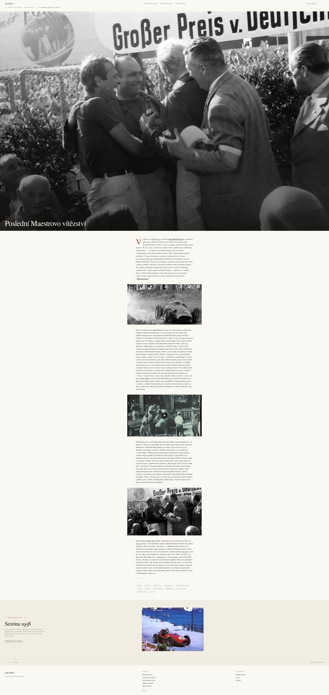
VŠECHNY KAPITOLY (317, 662)
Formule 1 (175, 557)
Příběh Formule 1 (147, 675)
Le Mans (139, 588)
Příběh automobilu (148, 683)
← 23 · (11, 662)
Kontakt (238, 680)
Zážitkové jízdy (180, 3)
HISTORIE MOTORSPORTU (15, 7)
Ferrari (168, 333)
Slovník (144, 690)
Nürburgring (156, 239)
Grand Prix (185, 551)
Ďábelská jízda (146, 686)
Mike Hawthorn (142, 278)
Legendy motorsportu (149, 677)
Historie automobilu (166, 3)
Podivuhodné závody (148, 680)
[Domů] (5, 7)
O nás (237, 677)
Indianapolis (161, 557)
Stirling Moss (150, 541)
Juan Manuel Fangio (176, 239)
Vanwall (138, 543)
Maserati (149, 259)
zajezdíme (9, 3)
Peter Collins (145, 378)
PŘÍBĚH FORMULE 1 (30, 7)
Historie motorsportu (151, 3)
